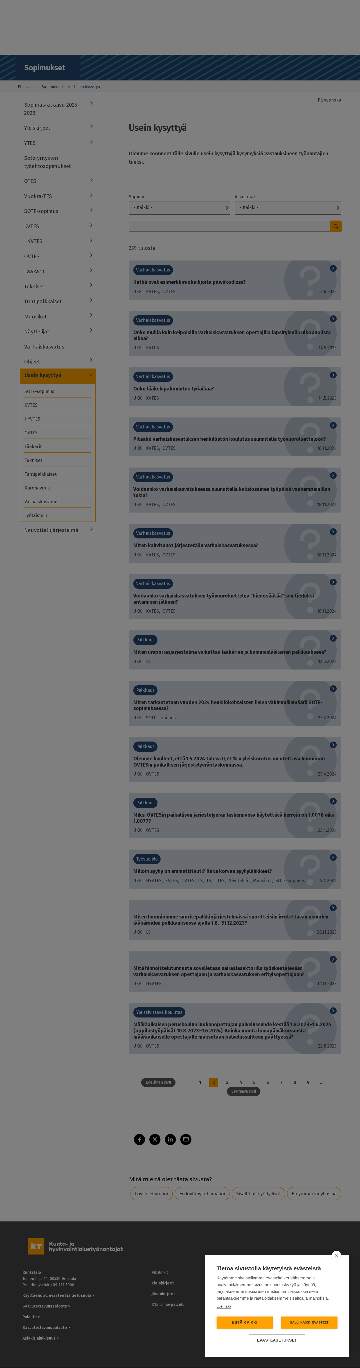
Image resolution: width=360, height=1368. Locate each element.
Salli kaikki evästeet (309, 1322)
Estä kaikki (244, 1322)
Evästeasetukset (277, 1340)
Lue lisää (224, 1306)
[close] (336, 1255)
